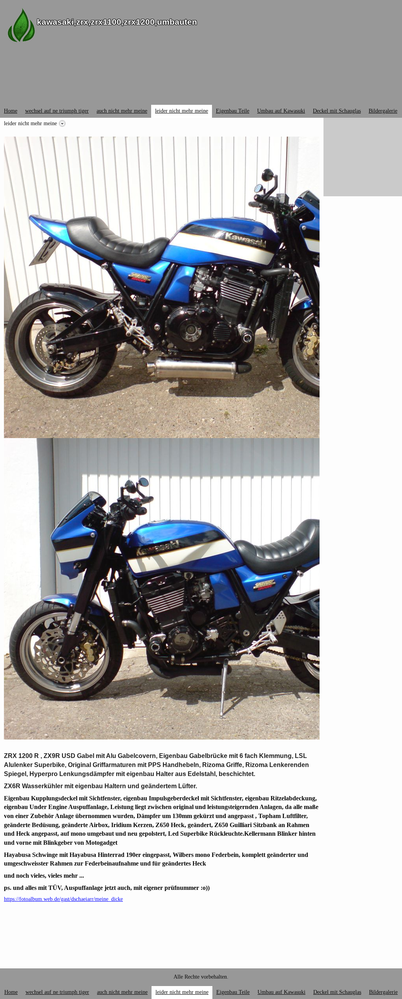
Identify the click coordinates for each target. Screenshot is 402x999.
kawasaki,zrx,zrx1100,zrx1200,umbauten (117, 21)
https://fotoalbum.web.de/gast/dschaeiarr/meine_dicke (63, 899)
